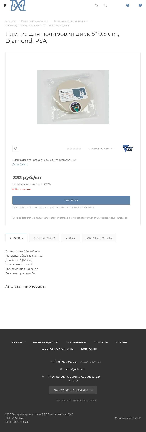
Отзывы (71, 238)
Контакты (89, 348)
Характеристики (44, 238)
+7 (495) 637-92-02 (63, 361)
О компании (76, 342)
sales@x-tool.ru (76, 369)
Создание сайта (124, 418)
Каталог (18, 342)
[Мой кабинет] (113, 5)
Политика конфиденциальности (76, 400)
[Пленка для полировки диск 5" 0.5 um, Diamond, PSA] (73, 97)
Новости (101, 342)
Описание (16, 238)
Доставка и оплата (99, 238)
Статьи (121, 342)
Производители (45, 342)
